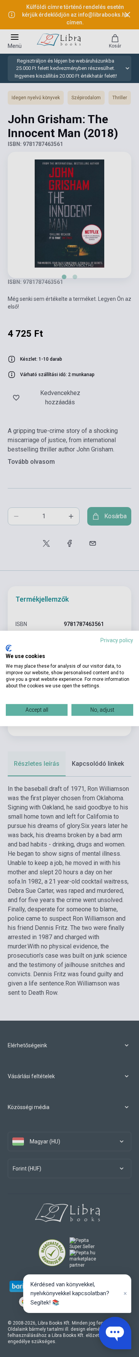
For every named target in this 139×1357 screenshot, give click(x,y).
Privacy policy (116, 640)
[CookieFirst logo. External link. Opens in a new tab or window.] (9, 648)
